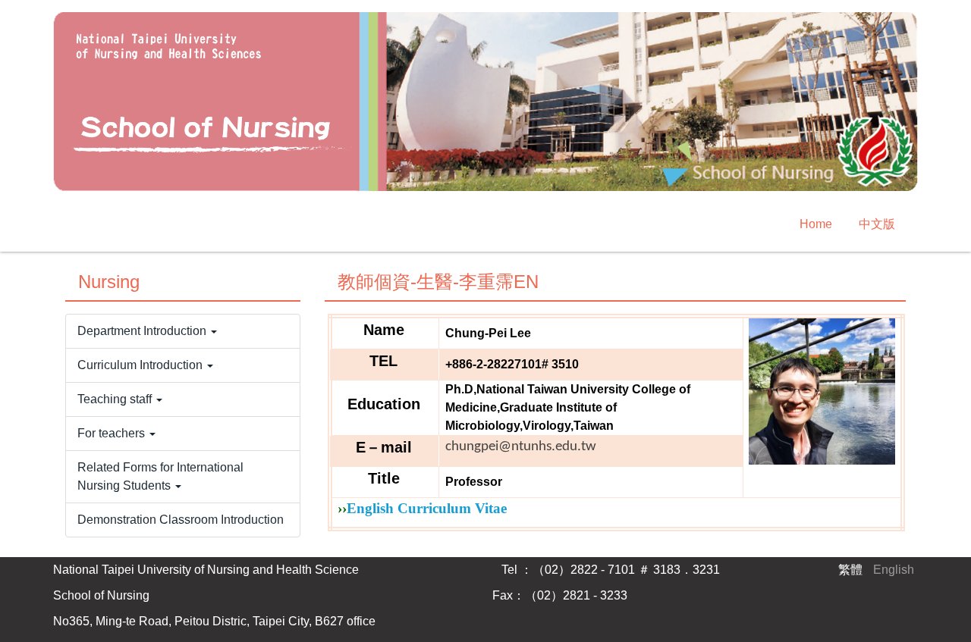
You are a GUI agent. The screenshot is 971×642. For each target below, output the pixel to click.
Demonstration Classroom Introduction (180, 519)
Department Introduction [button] (143, 330)
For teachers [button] (112, 433)
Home (816, 224)
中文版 (877, 224)
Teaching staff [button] (116, 399)
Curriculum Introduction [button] (141, 365)
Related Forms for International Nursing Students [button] (160, 476)
